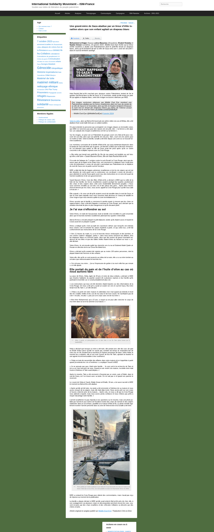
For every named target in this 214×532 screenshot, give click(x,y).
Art (52, 44)
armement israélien (44, 44)
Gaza (39, 64)
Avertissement (43, 117)
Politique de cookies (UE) (47, 120)
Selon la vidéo (75, 121)
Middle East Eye (104, 511)
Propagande (52, 93)
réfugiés (41, 96)
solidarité (42, 104)
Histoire (41, 72)
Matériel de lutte (45, 78)
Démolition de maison (43, 61)
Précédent (123, 23)
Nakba (61, 83)
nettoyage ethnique (47, 86)
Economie (52, 61)
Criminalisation (54, 59)
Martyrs (53, 75)
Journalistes (41, 75)
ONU (46, 89)
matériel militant (47, 82)
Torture (51, 105)
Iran (59, 72)
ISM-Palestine (134, 13)
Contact (41, 28)
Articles (67, 13)
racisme (59, 93)
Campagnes (120, 13)
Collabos (45, 53)
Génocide (44, 68)
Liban (47, 75)
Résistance (43, 99)
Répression (51, 96)
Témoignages (91, 13)
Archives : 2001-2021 (151, 13)
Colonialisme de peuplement (47, 56)
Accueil (57, 13)
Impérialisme (52, 72)
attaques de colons (49, 47)
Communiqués (106, 13)
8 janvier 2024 (108, 113)
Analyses (78, 13)
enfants (58, 61)
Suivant (132, 23)
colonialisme (55, 54)
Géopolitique (57, 68)
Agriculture (55, 41)
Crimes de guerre (42, 59)
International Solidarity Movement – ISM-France (63, 4)
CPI (59, 56)
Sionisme (56, 100)
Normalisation (40, 89)
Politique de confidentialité (47, 122)
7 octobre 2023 (44, 41)
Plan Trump (53, 89)
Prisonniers (42, 92)
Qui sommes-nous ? (45, 26)
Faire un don (43, 31)
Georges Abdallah (48, 64)
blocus (50, 50)
